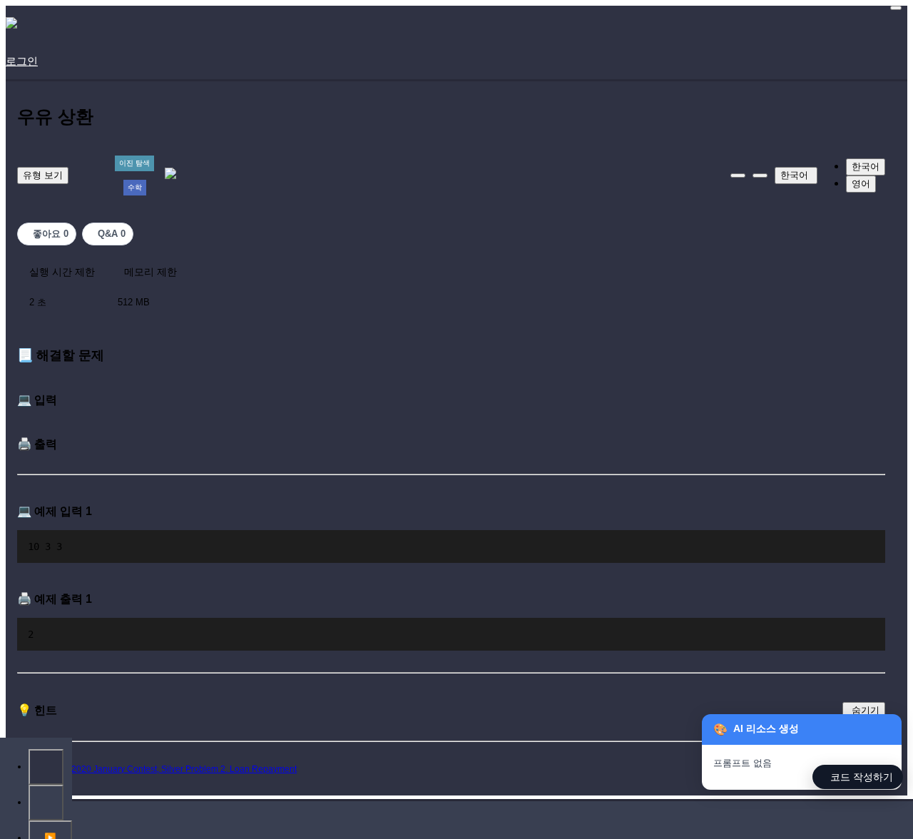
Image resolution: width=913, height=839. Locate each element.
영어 (861, 183)
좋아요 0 (50, 233)
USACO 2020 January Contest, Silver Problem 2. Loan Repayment (168, 769)
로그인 (22, 61)
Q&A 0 (112, 233)
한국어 (794, 175)
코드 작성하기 (861, 777)
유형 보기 (43, 175)
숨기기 (865, 710)
